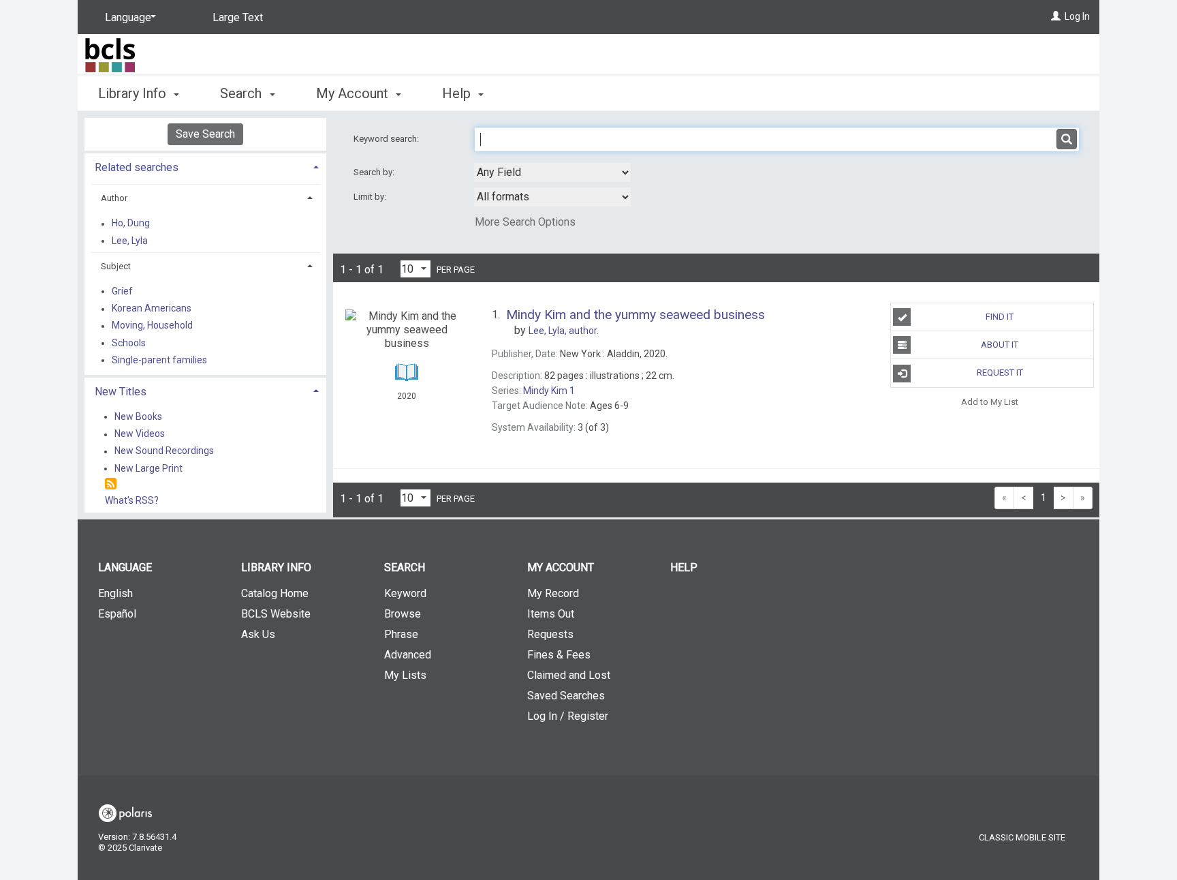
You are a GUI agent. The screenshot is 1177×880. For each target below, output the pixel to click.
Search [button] (242, 93)
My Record (553, 593)
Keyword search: (387, 139)
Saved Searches (566, 695)
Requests (550, 634)
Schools (129, 342)
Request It (1000, 372)
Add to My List (989, 402)
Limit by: (371, 197)
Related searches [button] (136, 167)
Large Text (238, 17)
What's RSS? (132, 500)
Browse (402, 613)
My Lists (405, 675)
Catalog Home (275, 593)
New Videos (139, 434)
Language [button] (125, 567)
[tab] (205, 166)
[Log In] (1056, 16)
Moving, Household (152, 325)
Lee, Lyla (130, 240)
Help (683, 567)
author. (564, 330)
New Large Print (148, 468)
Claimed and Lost (568, 675)
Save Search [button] (205, 133)
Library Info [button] (134, 93)
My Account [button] (354, 93)
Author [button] (114, 198)
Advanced (407, 654)
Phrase (401, 634)
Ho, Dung (131, 223)
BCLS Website (276, 613)
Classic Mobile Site (1022, 837)
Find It (1000, 317)
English (115, 593)
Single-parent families (159, 359)
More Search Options (525, 221)
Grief (122, 291)
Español (117, 613)
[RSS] (110, 484)
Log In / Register (567, 716)
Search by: (375, 172)
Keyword (405, 593)
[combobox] (552, 172)
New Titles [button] (120, 391)
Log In (1077, 16)
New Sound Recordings (164, 451)
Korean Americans (151, 308)
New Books (138, 416)
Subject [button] (116, 266)
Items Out (550, 613)
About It (999, 344)
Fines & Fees (559, 654)
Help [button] (458, 93)
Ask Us (258, 634)
